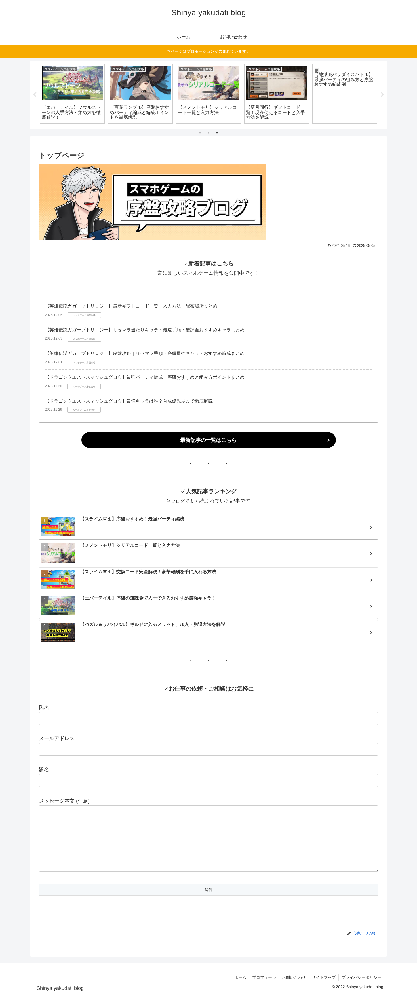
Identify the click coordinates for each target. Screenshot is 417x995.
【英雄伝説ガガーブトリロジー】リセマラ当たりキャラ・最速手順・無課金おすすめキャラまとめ (145, 329)
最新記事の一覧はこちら (208, 440)
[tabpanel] (72, 94)
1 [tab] (200, 133)
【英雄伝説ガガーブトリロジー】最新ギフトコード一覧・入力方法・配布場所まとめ (131, 306)
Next (382, 95)
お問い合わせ (294, 977)
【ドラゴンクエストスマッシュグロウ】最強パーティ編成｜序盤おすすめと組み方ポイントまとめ (145, 377)
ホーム (240, 977)
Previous (34, 95)
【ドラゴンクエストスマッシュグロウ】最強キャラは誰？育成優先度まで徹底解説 (129, 401)
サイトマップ (324, 977)
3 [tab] (217, 133)
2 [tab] (208, 133)
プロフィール (264, 977)
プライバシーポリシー (361, 977)
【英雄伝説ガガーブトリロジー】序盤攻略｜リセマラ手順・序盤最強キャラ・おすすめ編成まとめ (145, 353)
